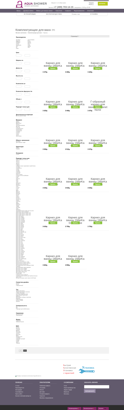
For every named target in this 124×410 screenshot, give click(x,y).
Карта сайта (18, 394)
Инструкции (18, 389)
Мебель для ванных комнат (44, 10)
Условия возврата (45, 394)
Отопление (90, 10)
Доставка (42, 392)
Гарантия (42, 396)
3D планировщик (30, 14)
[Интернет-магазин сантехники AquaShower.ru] (31, 7)
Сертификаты (19, 392)
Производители (19, 387)
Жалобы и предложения (46, 398)
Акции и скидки (68, 389)
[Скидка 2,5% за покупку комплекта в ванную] (62, 19)
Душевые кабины (28, 10)
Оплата (42, 389)
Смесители (59, 10)
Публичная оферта (45, 385)
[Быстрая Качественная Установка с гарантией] (87, 376)
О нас (65, 385)
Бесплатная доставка (54, 14)
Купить (52, 68)
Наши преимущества (69, 387)
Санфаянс (68, 10)
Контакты (66, 394)
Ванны (18, 10)
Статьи (17, 385)
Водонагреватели (79, 10)
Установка (94, 14)
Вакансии (66, 392)
